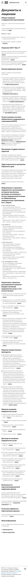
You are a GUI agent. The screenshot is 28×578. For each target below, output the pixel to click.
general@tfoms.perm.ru (11, 112)
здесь (10, 30)
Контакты (5, 43)
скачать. (18, 368)
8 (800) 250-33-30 (14, 2)
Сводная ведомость (8, 529)
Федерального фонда (7, 139)
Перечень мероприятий (9, 532)
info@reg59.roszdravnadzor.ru (10, 93)
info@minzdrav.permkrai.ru (12, 84)
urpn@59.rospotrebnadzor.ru (16, 101)
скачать (4, 54)
